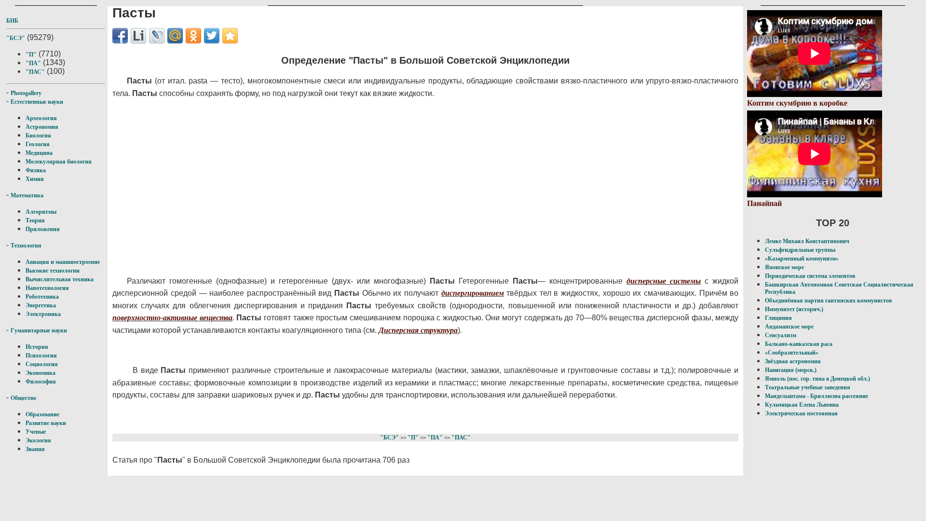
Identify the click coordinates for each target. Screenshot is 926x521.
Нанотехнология (47, 288)
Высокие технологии (53, 270)
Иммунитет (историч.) (794, 309)
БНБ (12, 20)
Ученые (36, 431)
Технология (26, 245)
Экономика (40, 373)
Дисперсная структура (418, 330)
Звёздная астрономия (793, 361)
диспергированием (472, 293)
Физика (36, 170)
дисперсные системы (663, 281)
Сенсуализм (780, 335)
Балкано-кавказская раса (798, 344)
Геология (38, 144)
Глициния (778, 318)
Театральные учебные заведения (807, 387)
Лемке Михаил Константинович (807, 241)
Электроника (43, 314)
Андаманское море (789, 326)
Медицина (39, 153)
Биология (38, 135)
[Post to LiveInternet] (138, 35)
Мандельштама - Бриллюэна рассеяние (816, 396)
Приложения (43, 229)
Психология (41, 355)
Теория (35, 220)
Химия (35, 179)
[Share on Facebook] (120, 35)
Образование (42, 414)
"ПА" (33, 63)
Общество (23, 398)
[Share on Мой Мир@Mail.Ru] (175, 35)
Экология (38, 440)
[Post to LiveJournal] (156, 35)
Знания (35, 449)
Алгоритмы (41, 211)
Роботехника (42, 296)
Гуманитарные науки (39, 330)
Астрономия (42, 126)
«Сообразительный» (791, 352)
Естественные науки (37, 101)
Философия (41, 381)
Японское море (784, 267)
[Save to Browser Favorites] (230, 35)
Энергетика (41, 305)
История (37, 346)
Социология (42, 364)
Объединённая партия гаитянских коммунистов (828, 300)
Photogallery (26, 93)
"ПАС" (35, 72)
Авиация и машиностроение (63, 262)
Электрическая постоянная (801, 413)
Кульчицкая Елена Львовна (802, 404)
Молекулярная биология (59, 161)
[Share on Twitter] (211, 35)
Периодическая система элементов (810, 276)
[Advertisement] (373, 187)
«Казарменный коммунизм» (802, 258)
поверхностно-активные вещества (172, 318)
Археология (41, 118)
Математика (27, 195)
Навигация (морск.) (791, 370)
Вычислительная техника (60, 279)
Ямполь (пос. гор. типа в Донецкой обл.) (817, 378)
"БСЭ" (15, 38)
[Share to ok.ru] (193, 35)
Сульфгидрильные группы (800, 250)
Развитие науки (46, 423)
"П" (31, 54)
